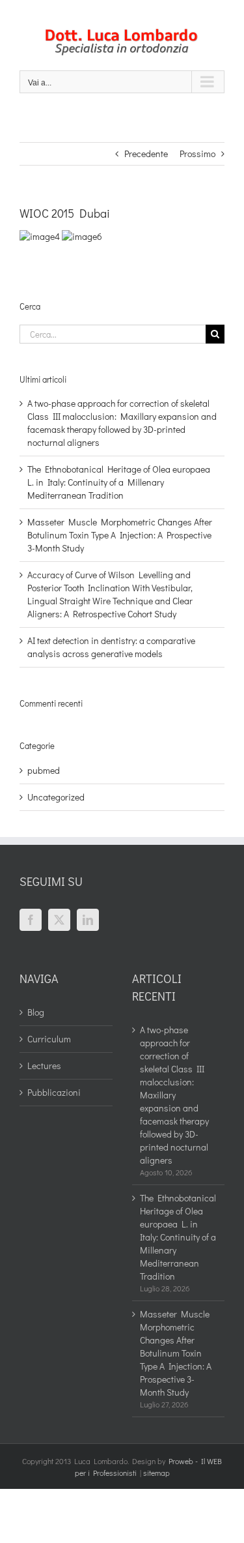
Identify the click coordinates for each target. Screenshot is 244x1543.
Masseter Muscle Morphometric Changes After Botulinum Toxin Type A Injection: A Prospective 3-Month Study (119, 535)
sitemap (156, 1472)
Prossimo (197, 153)
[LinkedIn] (88, 920)
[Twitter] (59, 920)
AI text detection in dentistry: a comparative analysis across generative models (111, 647)
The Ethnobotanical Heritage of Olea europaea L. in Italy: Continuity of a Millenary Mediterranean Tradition (118, 482)
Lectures (44, 1065)
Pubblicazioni (54, 1092)
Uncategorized (56, 797)
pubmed (43, 770)
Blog (35, 1012)
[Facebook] (31, 920)
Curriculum (49, 1039)
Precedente (146, 153)
